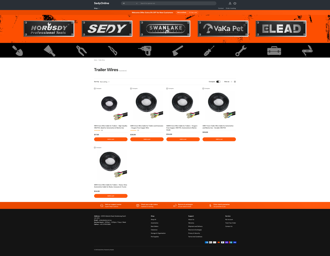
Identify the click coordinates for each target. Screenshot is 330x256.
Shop (96, 8)
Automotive (154, 223)
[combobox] (168, 3)
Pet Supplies (155, 237)
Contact (221, 8)
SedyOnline (101, 249)
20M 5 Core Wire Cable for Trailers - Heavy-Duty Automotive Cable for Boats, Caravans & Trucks (110, 186)
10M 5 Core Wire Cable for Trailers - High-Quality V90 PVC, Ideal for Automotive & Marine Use (110, 127)
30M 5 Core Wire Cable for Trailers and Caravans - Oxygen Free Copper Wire (146, 127)
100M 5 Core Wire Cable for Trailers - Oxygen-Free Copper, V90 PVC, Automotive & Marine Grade (182, 128)
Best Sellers (154, 226)
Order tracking (231, 8)
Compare (212, 82)
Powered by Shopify (109, 249)
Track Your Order (230, 223)
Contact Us (228, 226)
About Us (191, 219)
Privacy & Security (194, 233)
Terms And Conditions (195, 237)
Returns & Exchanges (195, 230)
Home (95, 60)
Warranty (191, 223)
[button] (235, 3)
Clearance (154, 230)
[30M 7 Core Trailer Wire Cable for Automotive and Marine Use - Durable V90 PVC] (219, 106)
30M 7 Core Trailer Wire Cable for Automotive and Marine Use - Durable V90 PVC (218, 127)
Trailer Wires (102, 60)
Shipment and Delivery (195, 226)
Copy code (194, 12)
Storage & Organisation (158, 233)
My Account (229, 219)
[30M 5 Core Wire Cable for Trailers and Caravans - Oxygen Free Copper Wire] (147, 106)
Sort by (96, 82)
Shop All (153, 219)
